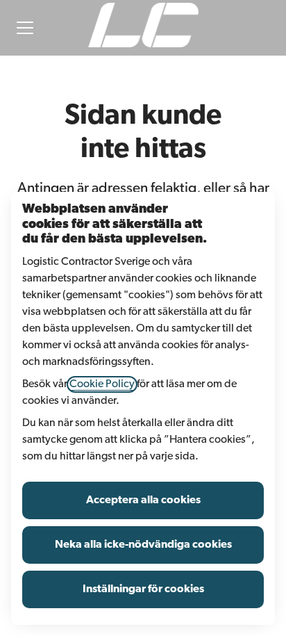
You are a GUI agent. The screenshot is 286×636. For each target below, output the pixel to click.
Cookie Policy (102, 384)
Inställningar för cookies (143, 589)
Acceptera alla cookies (143, 500)
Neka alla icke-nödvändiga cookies (143, 545)
